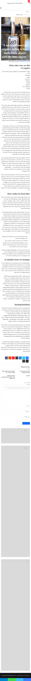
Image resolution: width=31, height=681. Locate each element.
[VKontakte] (6, 357)
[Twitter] (23, 357)
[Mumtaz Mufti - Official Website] (15, 5)
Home (27, 11)
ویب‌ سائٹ (27, 416)
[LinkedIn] (20, 357)
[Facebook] (27, 357)
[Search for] (30, 8)
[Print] (23, 361)
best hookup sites (22, 61)
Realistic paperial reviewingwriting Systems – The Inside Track (8, 377)
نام (28, 405)
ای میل (27, 411)
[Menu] (0, 8)
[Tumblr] (16, 357)
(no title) (28, 375)
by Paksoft (27, 675)
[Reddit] (9, 357)
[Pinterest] (13, 357)
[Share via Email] (27, 361)
